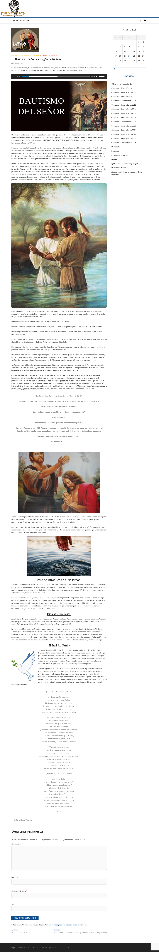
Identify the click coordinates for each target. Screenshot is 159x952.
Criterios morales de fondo (121, 84)
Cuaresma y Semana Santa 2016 (123, 109)
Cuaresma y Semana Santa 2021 (123, 130)
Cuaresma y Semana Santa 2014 (123, 101)
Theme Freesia (36, 948)
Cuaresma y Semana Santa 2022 (123, 134)
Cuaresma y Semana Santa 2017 (123, 113)
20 (129, 56)
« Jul (113, 69)
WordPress (45, 948)
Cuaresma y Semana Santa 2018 (123, 117)
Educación (115, 151)
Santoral (24, 21)
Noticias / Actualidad (48, 55)
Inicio (15, 21)
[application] (59, 76)
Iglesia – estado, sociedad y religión (124, 163)
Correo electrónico (19, 891)
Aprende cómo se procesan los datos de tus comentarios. (66, 925)
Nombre (15, 877)
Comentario (16, 844)
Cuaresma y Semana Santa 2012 (123, 92)
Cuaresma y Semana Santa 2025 (123, 138)
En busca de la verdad (119, 155)
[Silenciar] (97, 76)
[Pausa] (14, 76)
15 (139, 51)
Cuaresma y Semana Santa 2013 (123, 96)
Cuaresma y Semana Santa (121, 88)
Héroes (114, 159)
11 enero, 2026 (18, 63)
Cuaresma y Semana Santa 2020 (123, 126)
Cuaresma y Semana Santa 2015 (123, 105)
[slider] (56, 76)
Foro (34, 21)
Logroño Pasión (17, 948)
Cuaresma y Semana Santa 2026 (123, 143)
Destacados (115, 147)
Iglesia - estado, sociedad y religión (25, 55)
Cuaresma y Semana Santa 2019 (123, 122)
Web (13, 904)
